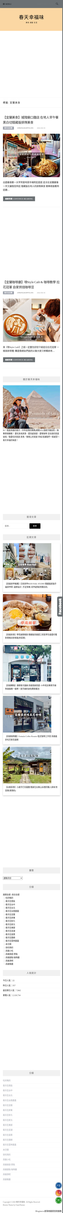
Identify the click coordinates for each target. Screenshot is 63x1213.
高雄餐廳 (9, 964)
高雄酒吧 (9, 961)
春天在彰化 (10, 921)
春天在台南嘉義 (12, 911)
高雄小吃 (9, 951)
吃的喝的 (9, 898)
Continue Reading (23, 199)
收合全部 (15, 895)
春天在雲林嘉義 (12, 941)
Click (60, 607)
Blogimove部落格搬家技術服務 (48, 1211)
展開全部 (7, 895)
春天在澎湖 (10, 931)
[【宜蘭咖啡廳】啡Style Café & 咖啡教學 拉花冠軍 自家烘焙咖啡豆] (31, 320)
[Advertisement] (31, 64)
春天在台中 (10, 904)
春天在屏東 (10, 918)
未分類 (8, 944)
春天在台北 (10, 908)
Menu (8, 4)
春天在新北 (10, 924)
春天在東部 (10, 928)
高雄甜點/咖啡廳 (12, 957)
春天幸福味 (31, 17)
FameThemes (20, 1205)
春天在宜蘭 (8, 128)
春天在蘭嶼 (10, 938)
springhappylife (25, 128)
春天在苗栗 (10, 934)
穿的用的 (9, 947)
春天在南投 (10, 901)
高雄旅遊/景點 (12, 954)
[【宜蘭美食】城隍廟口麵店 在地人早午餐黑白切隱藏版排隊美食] (31, 155)
